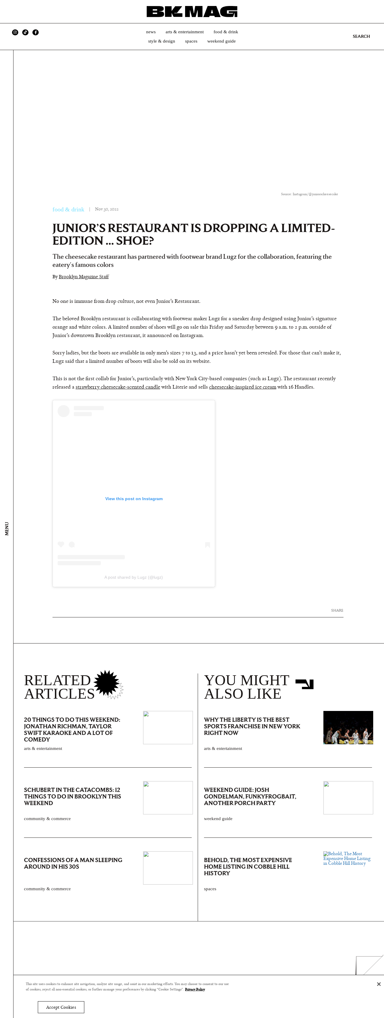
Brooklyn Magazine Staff (84, 276)
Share (337, 610)
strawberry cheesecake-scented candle (118, 387)
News (151, 31)
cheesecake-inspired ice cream (242, 387)
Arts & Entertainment (185, 31)
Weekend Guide (221, 41)
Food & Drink (226, 31)
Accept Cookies (61, 1007)
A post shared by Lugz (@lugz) (133, 577)
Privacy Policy (195, 989)
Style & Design (161, 41)
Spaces (191, 41)
